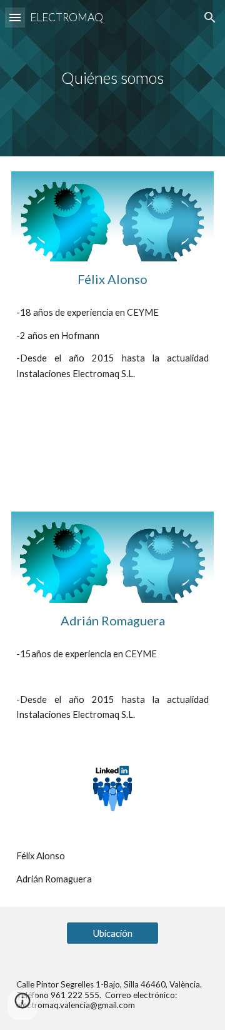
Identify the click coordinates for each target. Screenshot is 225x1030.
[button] (15, 17)
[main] (112, 78)
